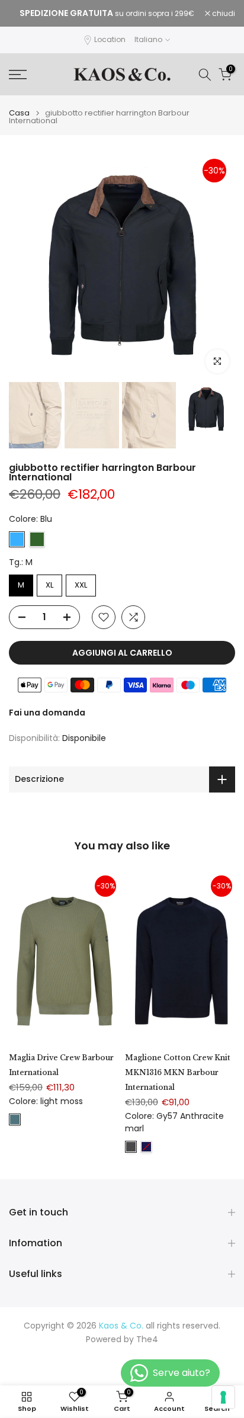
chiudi (222, 13)
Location (110, 39)
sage (37, 539)
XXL (81, 585)
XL (49, 585)
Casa (19, 113)
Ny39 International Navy (146, 1147)
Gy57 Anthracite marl (131, 1147)
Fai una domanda (47, 712)
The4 (147, 1339)
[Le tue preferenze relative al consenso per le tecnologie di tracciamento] (223, 1397)
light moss (15, 1119)
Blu (17, 539)
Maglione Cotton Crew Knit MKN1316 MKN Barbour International (177, 1072)
